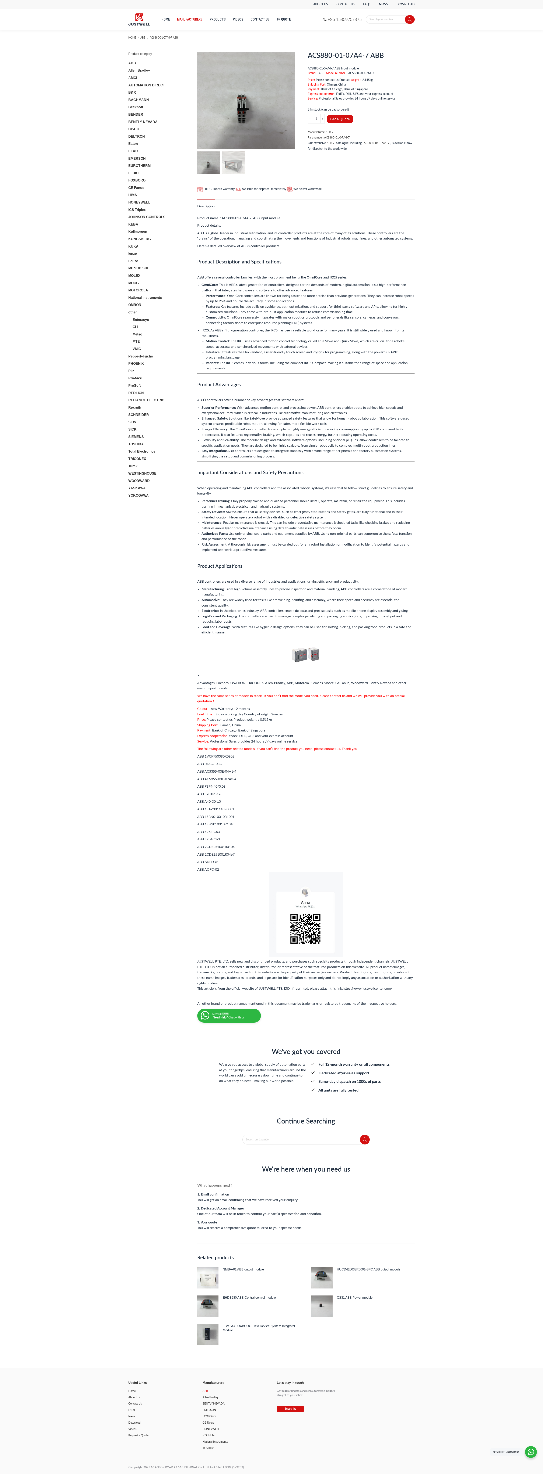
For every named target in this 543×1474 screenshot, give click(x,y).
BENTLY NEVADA (143, 122)
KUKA (133, 246)
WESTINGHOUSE (142, 473)
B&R (132, 92)
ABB (328, 132)
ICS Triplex (137, 210)
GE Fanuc (136, 188)
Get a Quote (340, 119)
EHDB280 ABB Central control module (249, 1297)
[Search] (410, 19)
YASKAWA (137, 488)
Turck (132, 466)
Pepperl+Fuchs (140, 356)
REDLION (136, 393)
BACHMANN (138, 100)
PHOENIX (136, 363)
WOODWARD (139, 481)
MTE (136, 341)
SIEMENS (136, 437)
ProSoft (134, 385)
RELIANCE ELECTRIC (146, 400)
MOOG (133, 283)
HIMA (132, 195)
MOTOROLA (138, 290)
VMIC (137, 349)
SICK (132, 429)
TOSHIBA (136, 444)
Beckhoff (135, 107)
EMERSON (137, 158)
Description (206, 206)
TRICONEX (137, 459)
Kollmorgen (137, 231)
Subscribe (290, 1409)
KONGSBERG (139, 239)
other (132, 312)
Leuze (133, 261)
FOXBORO (137, 180)
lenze (132, 253)
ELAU (133, 151)
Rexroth (134, 407)
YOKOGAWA (138, 495)
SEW (132, 422)
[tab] (206, 204)
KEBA (133, 224)
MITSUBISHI (138, 268)
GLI (135, 327)
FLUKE (134, 173)
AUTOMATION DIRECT (146, 85)
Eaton (133, 143)
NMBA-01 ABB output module (243, 1269)
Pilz (131, 371)
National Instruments (145, 297)
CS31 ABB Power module (354, 1297)
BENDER (135, 114)
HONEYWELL (139, 202)
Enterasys (141, 319)
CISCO (133, 129)
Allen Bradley (139, 70)
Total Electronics (141, 451)
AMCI (132, 78)
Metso (137, 334)
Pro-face (135, 378)
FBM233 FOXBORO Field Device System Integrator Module (259, 1328)
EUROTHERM (139, 166)
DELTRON (136, 136)
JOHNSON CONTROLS (146, 217)
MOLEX (134, 275)
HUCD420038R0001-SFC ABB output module (368, 1269)
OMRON (134, 305)
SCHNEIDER (138, 415)
